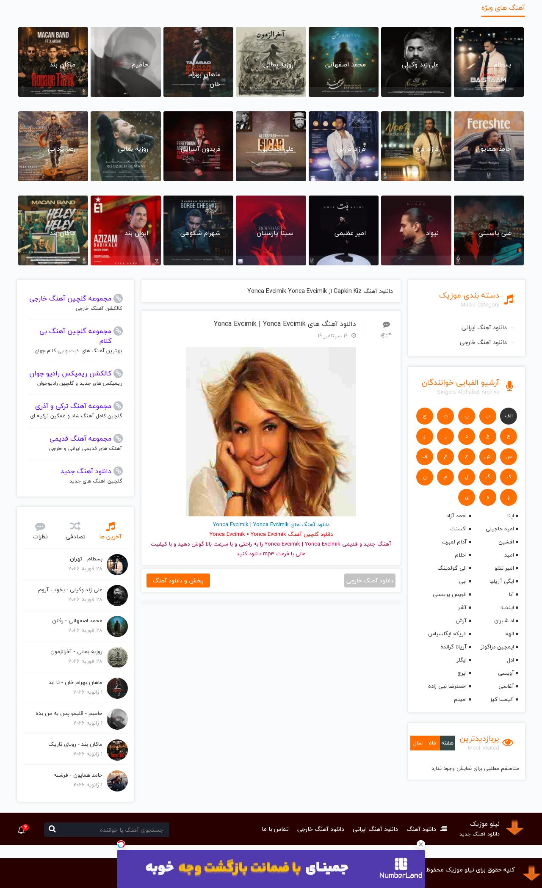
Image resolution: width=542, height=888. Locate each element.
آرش (461, 620)
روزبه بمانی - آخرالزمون (76, 651)
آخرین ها (110, 536)
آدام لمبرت (454, 541)
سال (418, 742)
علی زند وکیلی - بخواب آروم (70, 589)
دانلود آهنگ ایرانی (484, 327)
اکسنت (458, 528)
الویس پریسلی (450, 594)
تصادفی (76, 536)
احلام (461, 555)
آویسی (506, 673)
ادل (510, 660)
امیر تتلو (504, 568)
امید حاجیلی (500, 528)
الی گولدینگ (452, 568)
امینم (460, 699)
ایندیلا (507, 607)
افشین (506, 541)
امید (509, 555)
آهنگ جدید (377, 544)
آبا (511, 594)
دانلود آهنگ (421, 829)
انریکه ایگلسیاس (447, 633)
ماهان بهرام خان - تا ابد (75, 682)
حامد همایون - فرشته (77, 775)
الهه (509, 633)
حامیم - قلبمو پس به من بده (69, 713)
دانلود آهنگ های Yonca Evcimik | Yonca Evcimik (285, 324)
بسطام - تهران (86, 558)
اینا (510, 515)
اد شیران (504, 620)
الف (509, 415)
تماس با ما (275, 829)
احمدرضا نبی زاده (447, 686)
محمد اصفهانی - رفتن (77, 620)
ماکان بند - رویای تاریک (75, 744)
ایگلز (461, 660)
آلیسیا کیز (502, 699)
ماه (432, 742)
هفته (447, 742)
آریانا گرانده (453, 646)
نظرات (40, 536)
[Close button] (421, 844)
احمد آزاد (456, 515)
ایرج (462, 673)
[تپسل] (121, 844)
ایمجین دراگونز (497, 646)
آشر (462, 607)
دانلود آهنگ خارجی (483, 342)
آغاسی (506, 686)
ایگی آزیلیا (501, 581)
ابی (463, 581)
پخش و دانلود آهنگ (178, 580)
